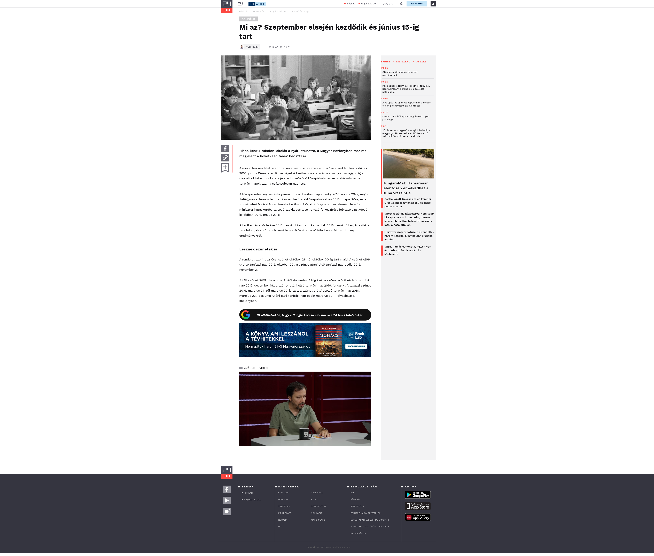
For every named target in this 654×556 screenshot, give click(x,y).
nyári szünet (279, 11)
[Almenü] (240, 4)
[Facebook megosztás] (225, 148)
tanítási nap (301, 11)
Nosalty (282, 520)
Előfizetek (417, 4)
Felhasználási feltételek (365, 513)
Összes (421, 61)
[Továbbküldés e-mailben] (225, 157)
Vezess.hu (284, 506)
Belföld (248, 19)
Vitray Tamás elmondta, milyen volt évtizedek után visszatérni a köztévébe (407, 250)
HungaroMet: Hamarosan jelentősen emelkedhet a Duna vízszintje (406, 188)
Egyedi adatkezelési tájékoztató (370, 520)
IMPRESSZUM (357, 506)
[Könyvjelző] (225, 168)
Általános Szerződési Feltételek (370, 527)
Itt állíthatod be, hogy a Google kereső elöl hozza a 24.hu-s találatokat (309, 315)
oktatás (259, 11)
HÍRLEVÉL (356, 499)
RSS (353, 493)
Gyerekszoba (318, 506)
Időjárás (350, 3)
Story (314, 499)
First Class (284, 513)
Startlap (283, 493)
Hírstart (283, 499)
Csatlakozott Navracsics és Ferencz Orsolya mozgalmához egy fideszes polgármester (407, 202)
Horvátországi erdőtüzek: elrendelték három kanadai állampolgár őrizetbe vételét (409, 235)
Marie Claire (318, 520)
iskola (244, 11)
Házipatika (317, 493)
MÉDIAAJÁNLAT (358, 533)
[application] (305, 409)
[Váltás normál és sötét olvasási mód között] (401, 4)
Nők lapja (316, 513)
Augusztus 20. (368, 3)
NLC (280, 527)
